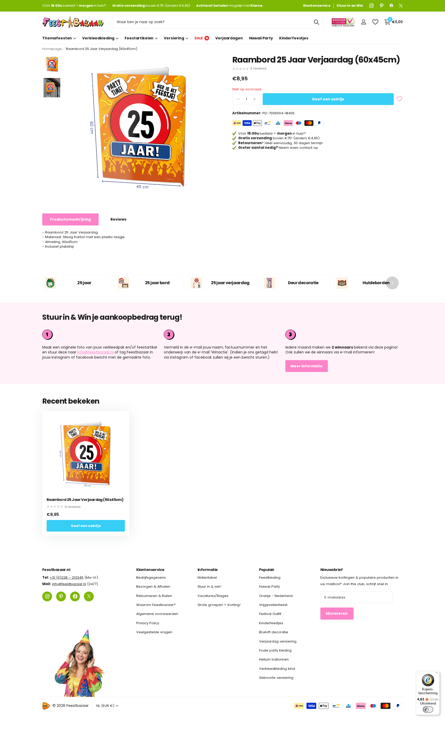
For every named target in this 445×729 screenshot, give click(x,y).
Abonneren (337, 613)
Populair (267, 569)
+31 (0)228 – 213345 (66, 577)
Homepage (52, 48)
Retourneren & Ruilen (154, 595)
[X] (401, 5)
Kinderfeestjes (293, 38)
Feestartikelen (139, 38)
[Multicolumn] (344, 334)
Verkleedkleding (98, 38)
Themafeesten (57, 38)
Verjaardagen (229, 38)
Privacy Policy (147, 623)
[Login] (363, 22)
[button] (392, 283)
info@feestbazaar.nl (95, 352)
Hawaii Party (261, 38)
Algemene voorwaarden (157, 613)
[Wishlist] (375, 22)
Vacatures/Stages (213, 595)
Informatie (208, 569)
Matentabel (207, 577)
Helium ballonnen (274, 659)
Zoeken (316, 22)
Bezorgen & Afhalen (153, 586)
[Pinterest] (381, 5)
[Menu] (437, 674)
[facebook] (391, 5)
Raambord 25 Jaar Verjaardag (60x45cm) (85, 499)
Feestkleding (269, 577)
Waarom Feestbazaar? (156, 604)
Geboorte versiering (276, 677)
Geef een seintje (328, 99)
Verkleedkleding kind (277, 668)
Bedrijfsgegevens (151, 577)
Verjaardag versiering (277, 641)
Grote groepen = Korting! (219, 604)
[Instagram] (371, 5)
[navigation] (52, 64)
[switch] (428, 709)
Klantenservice (150, 569)
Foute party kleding (275, 650)
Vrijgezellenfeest (273, 604)
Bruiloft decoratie (273, 632)
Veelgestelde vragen (154, 632)
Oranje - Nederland (276, 595)
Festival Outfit (270, 613)
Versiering (174, 38)
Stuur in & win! (209, 586)
